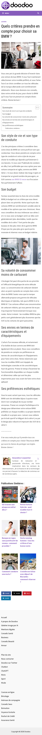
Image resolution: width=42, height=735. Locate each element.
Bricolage (5, 696)
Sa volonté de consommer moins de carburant (19, 117)
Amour (4, 645)
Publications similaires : (12, 128)
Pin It (28, 593)
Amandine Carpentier (21, 458)
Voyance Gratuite (8, 712)
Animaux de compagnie (10, 700)
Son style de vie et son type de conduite (17, 111)
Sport (3, 679)
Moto (3, 675)
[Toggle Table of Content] (36, 107)
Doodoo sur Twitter (9, 663)
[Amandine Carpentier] (6, 461)
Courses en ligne (7, 692)
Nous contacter (7, 659)
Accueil (4, 617)
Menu (7, 13)
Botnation (5, 708)
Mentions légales (8, 629)
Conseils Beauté (7, 641)
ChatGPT (5, 671)
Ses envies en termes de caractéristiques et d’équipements (18, 121)
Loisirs (3, 22)
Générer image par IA (9, 625)
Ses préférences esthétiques (12, 125)
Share (7, 593)
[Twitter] (38, 458)
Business (4, 637)
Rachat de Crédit (8, 716)
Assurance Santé (7, 720)
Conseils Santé (7, 633)
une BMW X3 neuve (18, 179)
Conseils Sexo (6, 704)
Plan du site (6, 655)
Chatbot (4, 667)
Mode (3, 683)
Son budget (6, 114)
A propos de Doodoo (9, 621)
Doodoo (27, 731)
